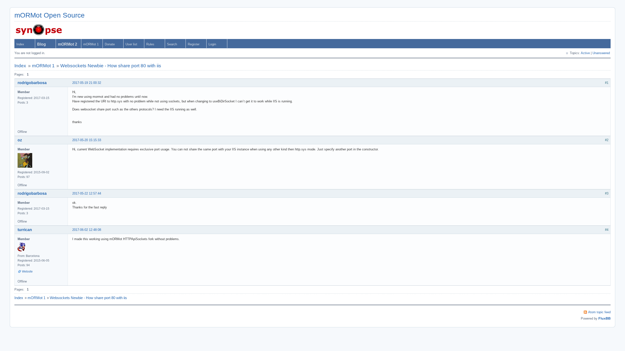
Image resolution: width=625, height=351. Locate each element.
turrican (25, 230)
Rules (150, 44)
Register (193, 44)
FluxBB (604, 318)
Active (585, 53)
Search (172, 44)
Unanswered (601, 53)
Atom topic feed (599, 312)
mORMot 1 (91, 44)
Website (27, 271)
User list (131, 44)
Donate (110, 44)
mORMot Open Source (49, 15)
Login (212, 44)
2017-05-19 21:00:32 (86, 83)
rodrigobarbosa (32, 83)
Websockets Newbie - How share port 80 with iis (110, 65)
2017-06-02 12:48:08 (86, 230)
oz (20, 140)
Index (20, 44)
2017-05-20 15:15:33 (86, 140)
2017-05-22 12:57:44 (86, 193)
